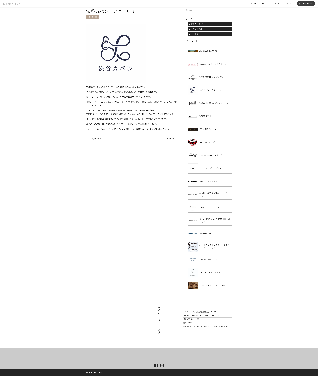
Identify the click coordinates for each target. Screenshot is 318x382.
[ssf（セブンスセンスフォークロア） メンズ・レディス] (210, 241)
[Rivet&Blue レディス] (202, 254)
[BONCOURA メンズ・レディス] (208, 280)
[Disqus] (134, 180)
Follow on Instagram (161, 358)
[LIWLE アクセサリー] (203, 110)
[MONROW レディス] (202, 176)
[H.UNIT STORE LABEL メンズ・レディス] (210, 189)
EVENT (265, 3)
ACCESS (289, 3)
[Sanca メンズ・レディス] (205, 202)
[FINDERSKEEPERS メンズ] (205, 149)
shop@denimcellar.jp (211, 315)
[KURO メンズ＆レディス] (205, 162)
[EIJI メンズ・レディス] (204, 267)
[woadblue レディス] (202, 228)
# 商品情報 (194, 34)
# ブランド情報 (93, 17)
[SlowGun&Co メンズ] (202, 45)
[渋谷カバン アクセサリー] (205, 84)
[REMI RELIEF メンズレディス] (206, 71)
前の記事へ (173, 138)
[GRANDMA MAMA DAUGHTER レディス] (210, 215)
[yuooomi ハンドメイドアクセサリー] (209, 58)
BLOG (277, 3)
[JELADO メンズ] (201, 136)
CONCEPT (251, 3)
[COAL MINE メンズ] (203, 123)
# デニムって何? (196, 24)
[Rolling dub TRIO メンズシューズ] (208, 97)
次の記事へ (96, 138)
